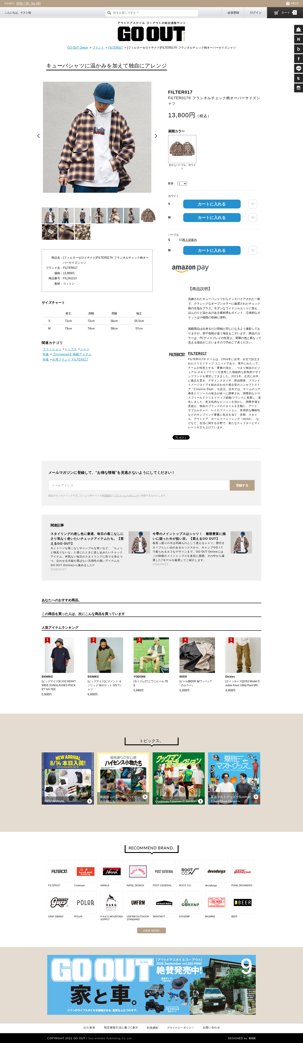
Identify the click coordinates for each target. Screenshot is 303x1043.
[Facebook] (298, 58)
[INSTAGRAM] (298, 87)
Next (156, 136)
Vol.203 (28, 3)
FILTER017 (116, 47)
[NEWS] (298, 39)
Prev (38, 136)
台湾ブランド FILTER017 (70, 359)
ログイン (256, 12)
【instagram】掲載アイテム (72, 354)
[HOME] (298, 29)
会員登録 (233, 12)
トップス (71, 349)
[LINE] (298, 68)
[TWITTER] (298, 78)
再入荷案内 (189, 240)
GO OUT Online (77, 47)
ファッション (52, 349)
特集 (46, 354)
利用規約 (107, 495)
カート (288, 12)
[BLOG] (298, 48)
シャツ (84, 349)
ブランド (98, 47)
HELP (295, 3)
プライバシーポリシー (126, 495)
